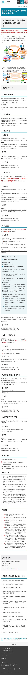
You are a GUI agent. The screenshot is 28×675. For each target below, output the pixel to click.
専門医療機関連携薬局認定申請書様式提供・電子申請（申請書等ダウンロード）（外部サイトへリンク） (14, 481)
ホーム (2, 638)
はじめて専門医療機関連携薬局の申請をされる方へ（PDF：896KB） (15, 518)
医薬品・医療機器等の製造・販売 (14, 576)
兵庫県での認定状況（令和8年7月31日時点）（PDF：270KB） (13, 463)
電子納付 (24, 156)
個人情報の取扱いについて (7, 650)
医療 (13, 638)
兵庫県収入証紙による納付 (14, 156)
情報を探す (22, 3)
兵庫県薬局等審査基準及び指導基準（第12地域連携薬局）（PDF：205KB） (15, 521)
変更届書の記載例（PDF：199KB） (12, 241)
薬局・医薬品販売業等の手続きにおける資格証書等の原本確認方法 (14, 592)
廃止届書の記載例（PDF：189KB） (12, 353)
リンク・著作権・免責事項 (7, 648)
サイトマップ (4, 655)
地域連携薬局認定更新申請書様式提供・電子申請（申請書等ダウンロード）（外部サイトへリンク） (14, 486)
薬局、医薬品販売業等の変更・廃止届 (13, 584)
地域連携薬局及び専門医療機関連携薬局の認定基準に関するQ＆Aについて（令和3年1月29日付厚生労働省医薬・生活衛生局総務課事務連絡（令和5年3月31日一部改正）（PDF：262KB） (15, 546)
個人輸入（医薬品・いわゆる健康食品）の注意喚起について (14, 620)
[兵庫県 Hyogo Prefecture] (5, 2)
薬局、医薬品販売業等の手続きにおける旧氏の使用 (14, 597)
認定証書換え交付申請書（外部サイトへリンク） (13, 391)
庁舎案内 (21, 668)
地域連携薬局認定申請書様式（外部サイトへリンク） (13, 138)
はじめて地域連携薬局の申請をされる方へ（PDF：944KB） (15, 515)
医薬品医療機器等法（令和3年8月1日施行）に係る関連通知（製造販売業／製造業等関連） (14, 627)
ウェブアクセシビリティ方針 (7, 653)
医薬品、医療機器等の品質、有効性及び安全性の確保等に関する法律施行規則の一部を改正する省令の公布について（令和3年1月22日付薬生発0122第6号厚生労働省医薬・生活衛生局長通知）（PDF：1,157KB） (15, 530)
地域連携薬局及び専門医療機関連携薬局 (13, 580)
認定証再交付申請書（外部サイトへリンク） (12, 429)
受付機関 (14, 98)
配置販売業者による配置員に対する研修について (14, 608)
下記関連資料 (14, 120)
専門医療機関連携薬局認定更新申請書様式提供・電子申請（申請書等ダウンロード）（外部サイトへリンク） (14, 491)
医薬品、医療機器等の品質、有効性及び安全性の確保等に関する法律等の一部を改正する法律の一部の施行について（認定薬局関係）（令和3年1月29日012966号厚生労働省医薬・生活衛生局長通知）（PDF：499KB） (15, 538)
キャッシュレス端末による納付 (9, 158)
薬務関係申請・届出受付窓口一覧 (11, 612)
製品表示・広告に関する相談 (10, 632)
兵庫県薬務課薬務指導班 (8, 100)
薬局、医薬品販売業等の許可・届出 (12, 587)
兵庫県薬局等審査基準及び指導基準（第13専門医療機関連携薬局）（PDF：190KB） (15, 525)
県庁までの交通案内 (7, 668)
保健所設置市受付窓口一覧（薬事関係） (13, 616)
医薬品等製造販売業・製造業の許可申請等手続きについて (14, 602)
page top (14, 644)
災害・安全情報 (26, 3)
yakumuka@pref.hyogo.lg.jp (13, 568)
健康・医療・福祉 (8, 638)
